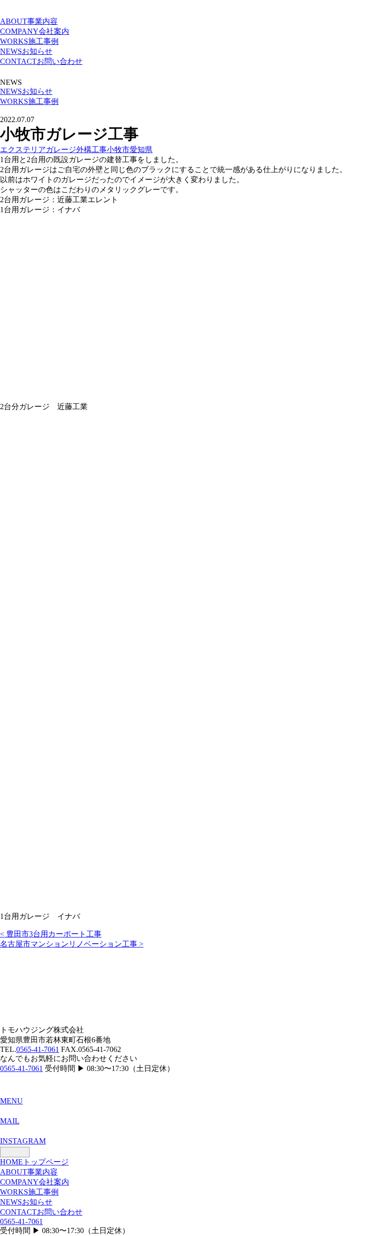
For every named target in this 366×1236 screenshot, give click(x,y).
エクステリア (23, 149)
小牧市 (118, 149)
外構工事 (91, 149)
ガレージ (61, 149)
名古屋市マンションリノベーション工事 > (71, 944)
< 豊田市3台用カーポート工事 (51, 934)
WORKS (29, 41)
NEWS (26, 51)
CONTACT (41, 61)
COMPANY (34, 31)
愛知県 (141, 149)
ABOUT (29, 21)
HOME (34, 1162)
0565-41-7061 (37, 1049)
